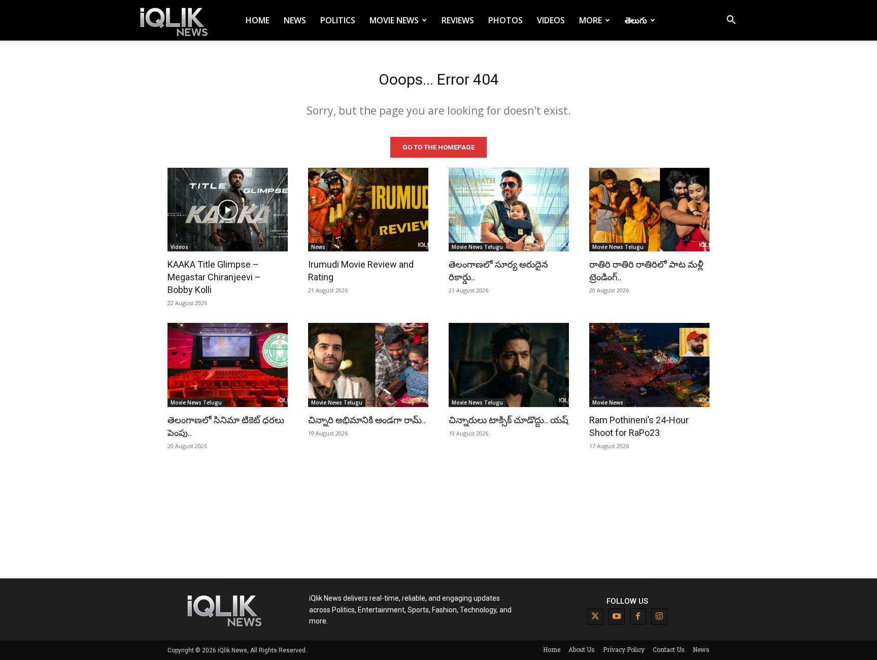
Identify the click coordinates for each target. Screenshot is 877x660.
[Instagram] (659, 616)
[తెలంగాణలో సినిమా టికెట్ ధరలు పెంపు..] (227, 365)
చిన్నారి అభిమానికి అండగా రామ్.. (367, 420)
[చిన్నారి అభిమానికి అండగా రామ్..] (368, 365)
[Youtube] (617, 616)
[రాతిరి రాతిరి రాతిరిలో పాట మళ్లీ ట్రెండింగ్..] (649, 210)
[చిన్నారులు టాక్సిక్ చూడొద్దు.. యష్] (509, 365)
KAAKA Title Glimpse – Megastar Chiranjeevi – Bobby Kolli (214, 277)
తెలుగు (636, 20)
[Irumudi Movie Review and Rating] (368, 210)
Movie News (394, 20)
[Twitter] (595, 616)
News (295, 20)
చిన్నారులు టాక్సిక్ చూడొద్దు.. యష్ (508, 420)
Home (257, 20)
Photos (505, 20)
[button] (731, 21)
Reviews (458, 20)
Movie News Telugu (477, 246)
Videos (551, 20)
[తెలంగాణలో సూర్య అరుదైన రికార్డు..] (509, 210)
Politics (337, 20)
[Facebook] (638, 616)
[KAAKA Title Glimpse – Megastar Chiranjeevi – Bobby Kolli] (227, 210)
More (590, 20)
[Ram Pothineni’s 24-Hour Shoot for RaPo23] (649, 365)
